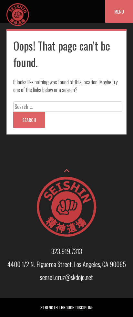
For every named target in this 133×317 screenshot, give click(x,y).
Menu (119, 11)
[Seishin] (17, 24)
